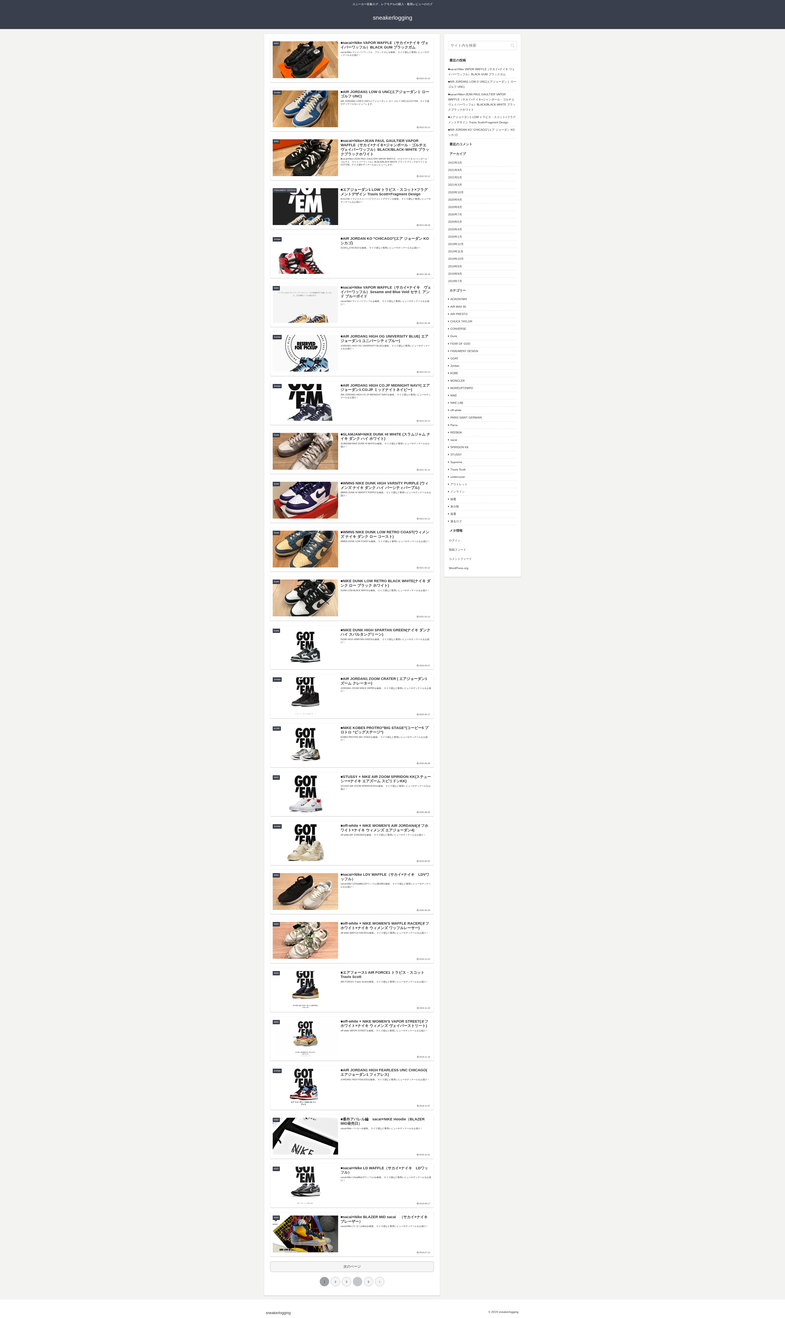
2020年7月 (455, 214)
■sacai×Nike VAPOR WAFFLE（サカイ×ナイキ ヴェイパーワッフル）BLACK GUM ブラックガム (481, 72)
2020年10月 (456, 192)
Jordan (454, 365)
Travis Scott (457, 469)
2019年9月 (455, 266)
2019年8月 (455, 273)
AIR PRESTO (459, 314)
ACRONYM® (458, 299)
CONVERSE (458, 328)
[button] (512, 45)
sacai (453, 439)
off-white (455, 410)
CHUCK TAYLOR (461, 321)
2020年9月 (455, 199)
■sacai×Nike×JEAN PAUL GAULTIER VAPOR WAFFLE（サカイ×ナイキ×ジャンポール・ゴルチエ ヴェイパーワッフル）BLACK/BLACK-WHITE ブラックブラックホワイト (482, 102)
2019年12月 (456, 244)
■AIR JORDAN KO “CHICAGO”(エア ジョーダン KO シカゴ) (481, 132)
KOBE (454, 373)
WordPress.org (458, 568)
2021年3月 (455, 184)
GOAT (454, 358)
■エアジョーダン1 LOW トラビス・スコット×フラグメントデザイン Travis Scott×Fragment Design (482, 119)
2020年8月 (455, 207)
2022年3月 (455, 162)
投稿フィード (457, 549)
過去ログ (456, 521)
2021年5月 (455, 177)
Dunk (453, 336)
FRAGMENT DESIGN (464, 351)
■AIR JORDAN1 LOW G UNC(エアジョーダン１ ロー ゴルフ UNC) (482, 84)
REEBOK (456, 432)
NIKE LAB (456, 402)
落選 (453, 513)
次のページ (352, 1266)
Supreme (456, 462)
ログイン (454, 540)
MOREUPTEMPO (461, 388)
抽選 (453, 499)
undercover (457, 476)
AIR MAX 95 (458, 306)
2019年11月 (455, 251)
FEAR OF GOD (460, 343)
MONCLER (457, 380)
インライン (457, 491)
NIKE (453, 395)
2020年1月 (455, 236)
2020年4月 (455, 229)
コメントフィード (460, 559)
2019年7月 (455, 281)
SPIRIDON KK (459, 447)
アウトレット (459, 484)
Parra (454, 425)
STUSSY (456, 454)
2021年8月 (455, 170)
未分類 (454, 506)
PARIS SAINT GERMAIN (466, 417)
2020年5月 (455, 221)
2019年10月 (456, 258)
